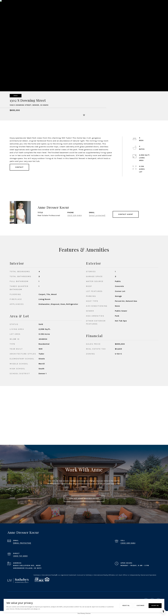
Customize (140, 605)
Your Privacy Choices (84, 613)
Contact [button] (19, 167)
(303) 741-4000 (20, 556)
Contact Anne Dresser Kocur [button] (84, 498)
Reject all (126, 605)
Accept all (155, 605)
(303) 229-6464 (74, 215)
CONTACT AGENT (125, 214)
